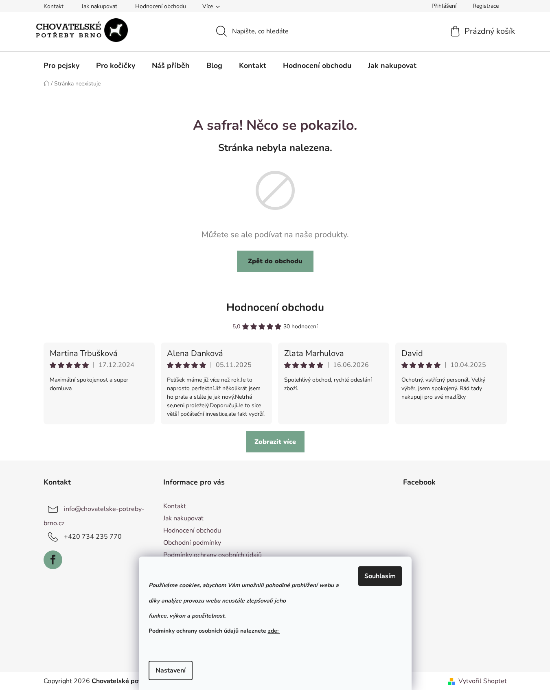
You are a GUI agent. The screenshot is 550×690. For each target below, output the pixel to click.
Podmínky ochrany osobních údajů (212, 554)
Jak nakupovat (99, 6)
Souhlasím (380, 576)
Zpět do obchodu (275, 261)
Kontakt (54, 6)
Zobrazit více (275, 441)
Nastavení (171, 670)
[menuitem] (61, 65)
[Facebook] (53, 559)
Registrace (486, 6)
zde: (274, 631)
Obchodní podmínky (192, 542)
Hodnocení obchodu (160, 6)
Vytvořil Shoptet (482, 681)
